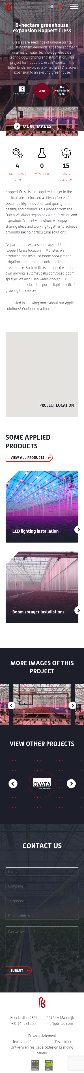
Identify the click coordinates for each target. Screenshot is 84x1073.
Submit (17, 970)
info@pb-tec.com (59, 1023)
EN (60, 6)
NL (51, 6)
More (73, 529)
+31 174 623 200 (23, 1023)
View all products (27, 458)
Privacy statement (42, 1036)
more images (36, 126)
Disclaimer (63, 1042)
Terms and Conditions (29, 1042)
